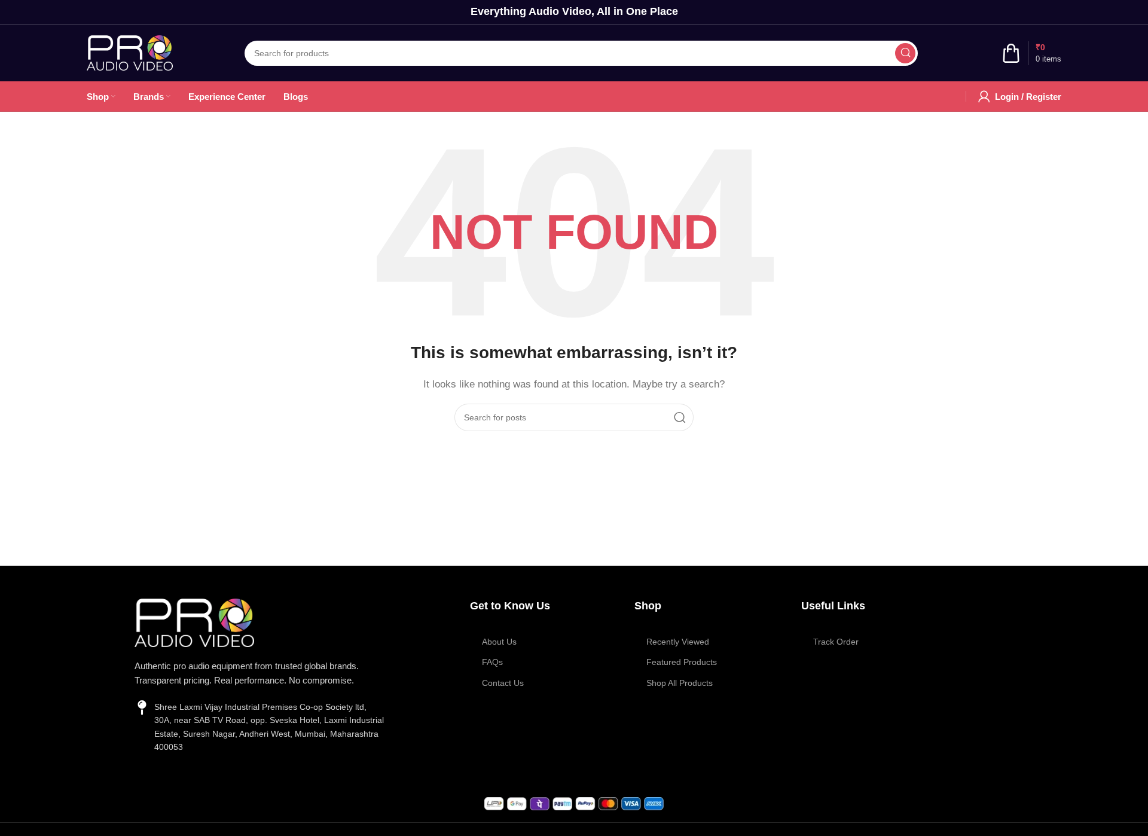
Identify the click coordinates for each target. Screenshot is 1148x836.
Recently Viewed (677, 641)
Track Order (836, 641)
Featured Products (681, 662)
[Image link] (194, 622)
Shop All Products (679, 683)
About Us (499, 641)
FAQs (492, 662)
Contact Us (503, 683)
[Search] (905, 53)
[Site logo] (130, 52)
